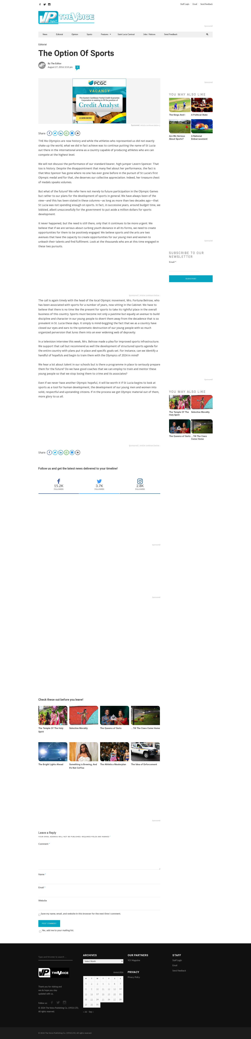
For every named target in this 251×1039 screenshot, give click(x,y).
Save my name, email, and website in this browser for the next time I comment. (81, 914)
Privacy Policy (134, 977)
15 (86, 994)
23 (91, 1000)
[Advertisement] (161, 17)
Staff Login (184, 4)
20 (114, 994)
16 (91, 994)
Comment (44, 844)
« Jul (85, 1012)
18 (103, 994)
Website (42, 900)
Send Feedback (206, 4)
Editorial (59, 34)
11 (103, 989)
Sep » (91, 1012)
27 (114, 1000)
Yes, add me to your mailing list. (58, 930)
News (45, 34)
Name (42, 874)
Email (195, 4)
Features (104, 34)
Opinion (75, 34)
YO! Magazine (134, 960)
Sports (89, 34)
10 (97, 989)
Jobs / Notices (149, 34)
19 (109, 994)
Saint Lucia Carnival (126, 34)
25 (103, 1000)
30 (91, 1005)
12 (109, 989)
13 (114, 989)
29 (86, 1005)
